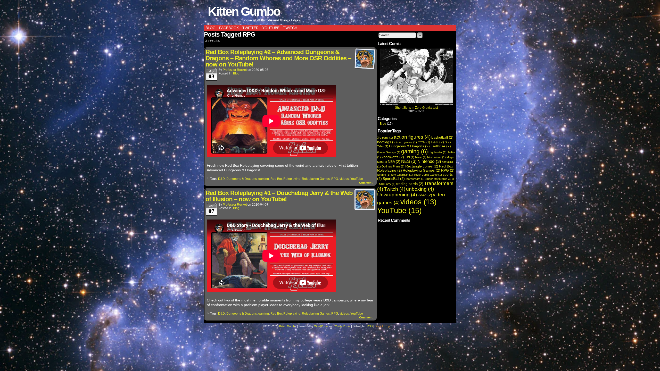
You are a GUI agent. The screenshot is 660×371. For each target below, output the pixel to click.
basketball (442, 137)
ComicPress (342, 326)
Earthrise (441, 146)
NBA (394, 161)
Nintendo (429, 161)
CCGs (424, 142)
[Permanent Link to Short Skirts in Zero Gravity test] (416, 104)
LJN (409, 157)
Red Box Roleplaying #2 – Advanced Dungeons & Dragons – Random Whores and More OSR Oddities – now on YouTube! (278, 58)
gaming (263, 179)
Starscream (415, 178)
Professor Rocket (235, 70)
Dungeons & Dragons (241, 179)
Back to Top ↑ (383, 326)
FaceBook (229, 28)
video (425, 195)
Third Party (386, 183)
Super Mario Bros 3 (439, 178)
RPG (334, 179)
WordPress (321, 326)
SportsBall (394, 178)
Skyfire (383, 174)
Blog (210, 28)
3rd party (385, 137)
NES (409, 161)
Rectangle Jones (421, 166)
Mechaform (436, 157)
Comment (366, 182)
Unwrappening (397, 194)
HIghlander (437, 152)
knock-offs (393, 157)
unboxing (420, 189)
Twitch (290, 28)
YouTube (270, 28)
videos (344, 179)
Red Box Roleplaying (285, 179)
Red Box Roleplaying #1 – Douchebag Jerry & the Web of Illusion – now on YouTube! (279, 196)
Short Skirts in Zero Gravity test (416, 107)
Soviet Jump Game (428, 174)
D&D (221, 179)
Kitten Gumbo (244, 11)
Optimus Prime (393, 166)
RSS (370, 326)
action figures (412, 137)
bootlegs (387, 142)
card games (407, 142)
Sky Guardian (402, 174)
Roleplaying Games (316, 179)
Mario (420, 157)
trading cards (409, 184)
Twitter (250, 28)
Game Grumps (388, 152)
